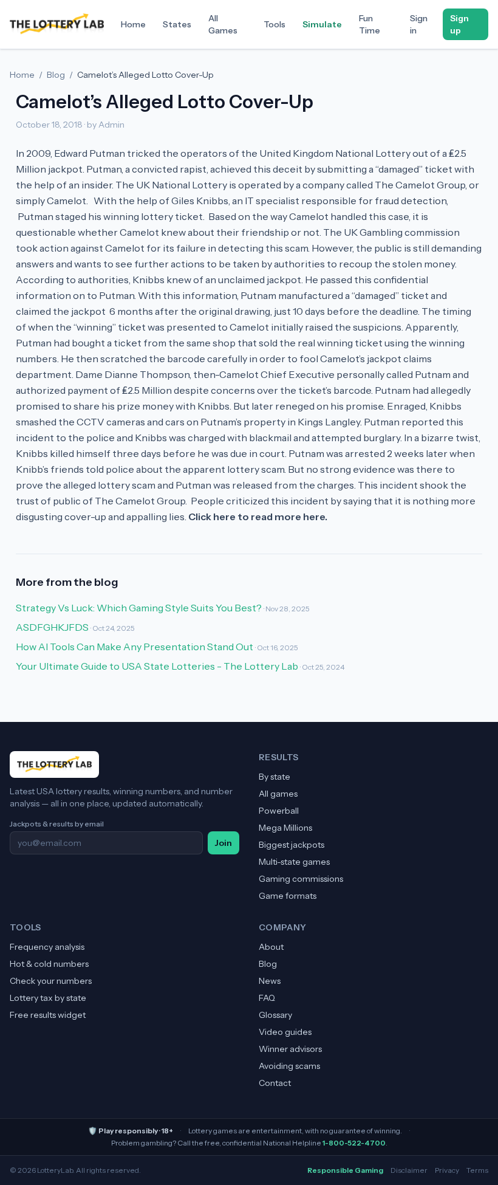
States (177, 24)
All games (278, 793)
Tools (274, 24)
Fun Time (369, 24)
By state (274, 776)
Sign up (459, 24)
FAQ (267, 997)
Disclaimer (409, 1170)
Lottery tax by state (48, 997)
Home (133, 24)
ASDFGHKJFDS (52, 627)
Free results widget (48, 1014)
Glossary (275, 1014)
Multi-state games (294, 861)
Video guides (285, 1031)
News (270, 980)
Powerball (279, 810)
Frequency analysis (47, 946)
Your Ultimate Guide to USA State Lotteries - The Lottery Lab (157, 666)
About (271, 946)
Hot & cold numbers (49, 963)
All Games (222, 24)
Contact (275, 1082)
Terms (477, 1170)
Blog (56, 74)
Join (223, 842)
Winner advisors (290, 1048)
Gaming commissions (301, 878)
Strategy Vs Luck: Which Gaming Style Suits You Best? (139, 608)
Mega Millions (285, 827)
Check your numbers (51, 980)
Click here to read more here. (257, 516)
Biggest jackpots (291, 844)
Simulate (322, 24)
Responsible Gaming (345, 1170)
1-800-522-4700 (354, 1142)
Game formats (287, 895)
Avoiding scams (289, 1065)
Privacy (447, 1170)
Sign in (419, 24)
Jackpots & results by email (57, 823)
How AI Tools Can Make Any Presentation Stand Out (134, 647)
